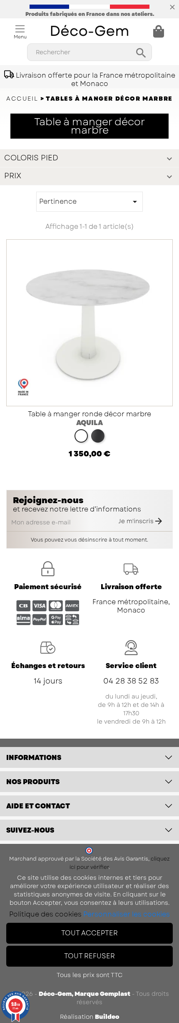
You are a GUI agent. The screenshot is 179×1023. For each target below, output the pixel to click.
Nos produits (33, 782)
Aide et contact (38, 806)
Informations (33, 757)
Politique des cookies (45, 914)
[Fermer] (172, 6)
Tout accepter (89, 933)
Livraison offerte (131, 587)
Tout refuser (89, 956)
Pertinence (89, 202)
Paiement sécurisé (48, 587)
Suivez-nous (30, 830)
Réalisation (89, 1017)
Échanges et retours (48, 666)
